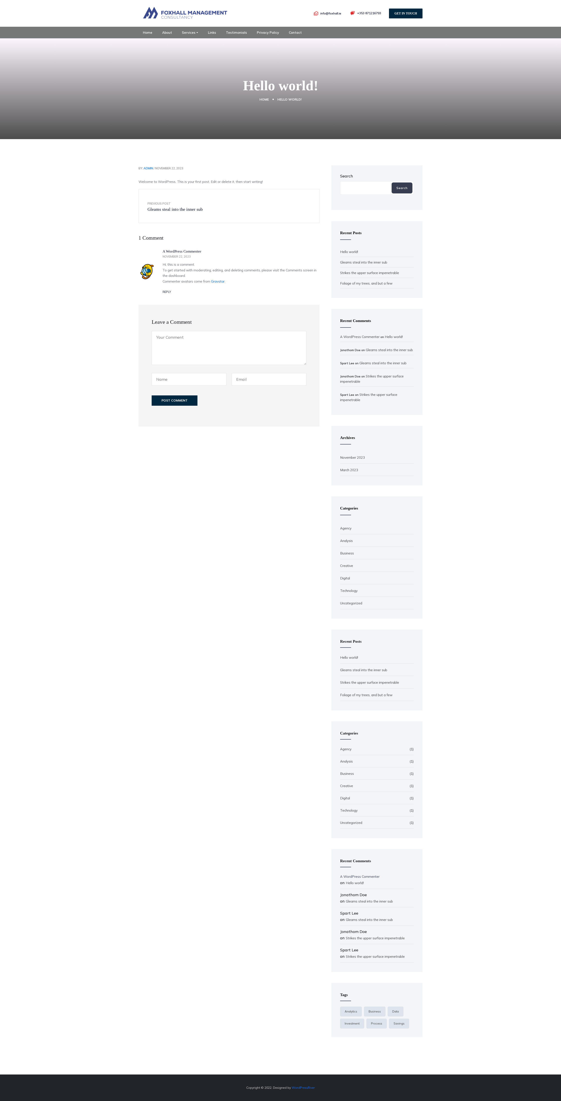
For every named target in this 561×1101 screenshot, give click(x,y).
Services (188, 32)
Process (376, 1023)
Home (147, 32)
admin (148, 168)
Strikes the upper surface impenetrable (369, 273)
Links (212, 32)
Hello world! (349, 252)
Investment (352, 1023)
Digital (345, 578)
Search (346, 176)
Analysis (346, 541)
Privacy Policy (268, 32)
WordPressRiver (303, 1088)
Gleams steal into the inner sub (363, 262)
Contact (295, 32)
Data (395, 1011)
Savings (399, 1023)
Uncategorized (351, 603)
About (167, 32)
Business (347, 553)
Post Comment (175, 400)
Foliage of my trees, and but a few (366, 283)
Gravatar (218, 281)
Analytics (351, 1011)
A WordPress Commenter (182, 251)
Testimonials (236, 32)
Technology (349, 591)
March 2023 (349, 470)
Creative (346, 566)
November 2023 (352, 457)
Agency (346, 528)
